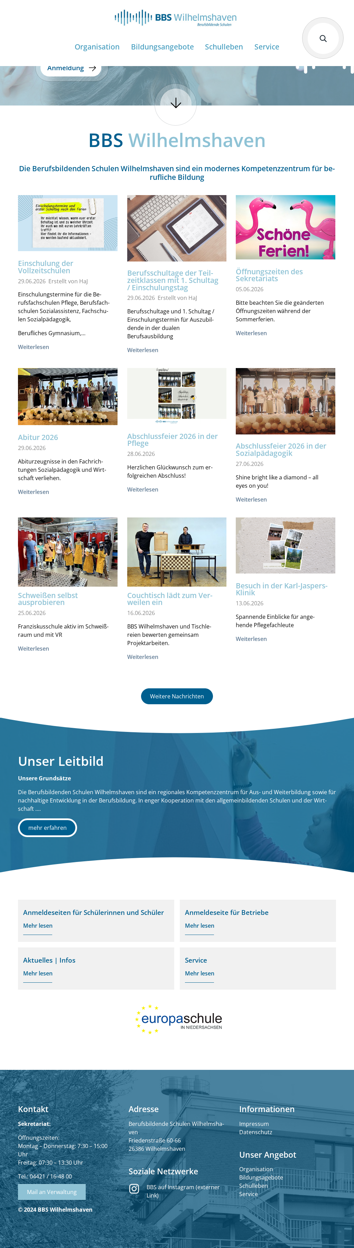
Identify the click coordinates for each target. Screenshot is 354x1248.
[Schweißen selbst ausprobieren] (68, 554)
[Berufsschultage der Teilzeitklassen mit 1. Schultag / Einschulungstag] (176, 228)
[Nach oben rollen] (338, 1232)
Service (248, 1194)
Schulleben (253, 1186)
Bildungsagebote (261, 1177)
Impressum (254, 1124)
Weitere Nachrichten (177, 696)
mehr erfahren (47, 828)
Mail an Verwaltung (52, 1192)
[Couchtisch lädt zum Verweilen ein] (176, 553)
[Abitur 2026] (68, 396)
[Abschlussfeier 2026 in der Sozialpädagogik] (285, 401)
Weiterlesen (33, 347)
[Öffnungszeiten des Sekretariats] (285, 227)
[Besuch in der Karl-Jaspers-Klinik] (285, 545)
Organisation (256, 1169)
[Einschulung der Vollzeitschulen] (68, 223)
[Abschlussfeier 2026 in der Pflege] (176, 396)
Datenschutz (255, 1132)
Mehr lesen (38, 925)
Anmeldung (65, 67)
